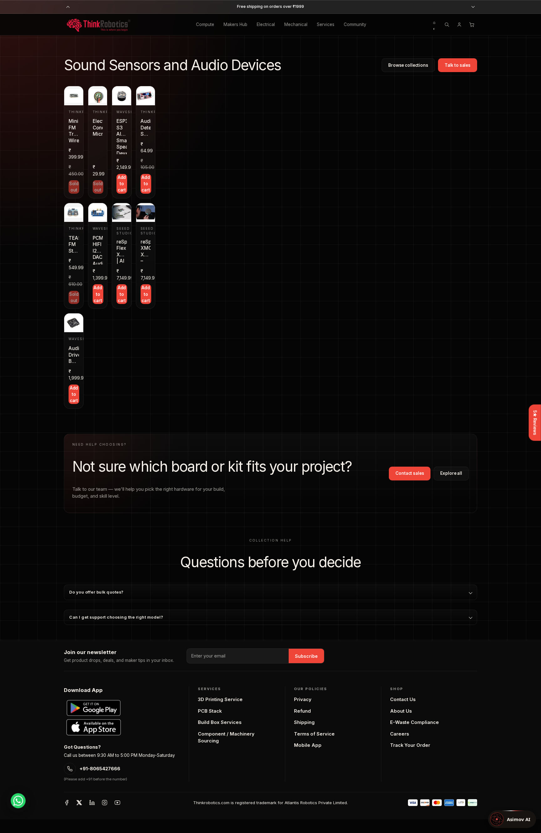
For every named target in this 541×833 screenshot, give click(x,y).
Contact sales (409, 473)
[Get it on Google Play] (93, 708)
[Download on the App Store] (93, 727)
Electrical (266, 24)
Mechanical (295, 24)
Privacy (303, 699)
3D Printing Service (220, 699)
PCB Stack (210, 711)
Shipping (304, 722)
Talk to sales (458, 65)
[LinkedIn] (92, 802)
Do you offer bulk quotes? (96, 592)
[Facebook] (67, 802)
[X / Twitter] (79, 802)
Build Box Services (219, 722)
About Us (401, 711)
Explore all (451, 473)
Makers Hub (235, 24)
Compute (205, 24)
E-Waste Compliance (414, 722)
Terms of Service (314, 734)
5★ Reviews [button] (535, 422)
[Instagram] (104, 802)
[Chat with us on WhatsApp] (18, 801)
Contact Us (402, 699)
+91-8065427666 (100, 769)
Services (325, 24)
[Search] (446, 24)
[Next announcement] (473, 7)
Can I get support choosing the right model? (116, 617)
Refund (302, 711)
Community (355, 24)
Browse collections (408, 65)
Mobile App (308, 745)
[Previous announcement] (68, 7)
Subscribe (306, 656)
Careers (399, 734)
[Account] (459, 24)
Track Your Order (410, 745)
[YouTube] (117, 802)
